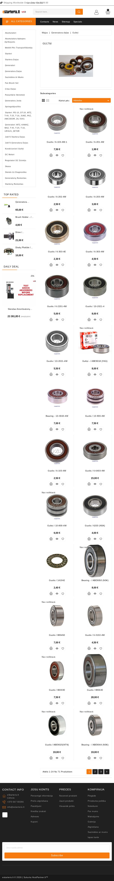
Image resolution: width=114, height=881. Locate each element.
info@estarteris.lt (15, 807)
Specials (77, 21)
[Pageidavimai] (62, 155)
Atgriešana (93, 827)
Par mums (93, 811)
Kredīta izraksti (38, 811)
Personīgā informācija (42, 796)
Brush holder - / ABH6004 (23, 218)
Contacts (44, 21)
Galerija (92, 821)
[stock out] (89, 155)
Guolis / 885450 (57, 635)
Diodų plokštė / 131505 (23, 248)
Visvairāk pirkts (67, 806)
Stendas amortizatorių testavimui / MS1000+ (19, 310)
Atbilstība (91, 100)
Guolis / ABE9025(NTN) (57, 744)
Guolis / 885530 (95, 690)
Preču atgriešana (39, 801)
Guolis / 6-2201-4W (57, 306)
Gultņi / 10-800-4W (56, 525)
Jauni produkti (66, 801)
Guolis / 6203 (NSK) (95, 525)
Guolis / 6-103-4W (57, 471)
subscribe (57, 855)
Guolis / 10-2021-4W (57, 361)
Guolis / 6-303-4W (95, 251)
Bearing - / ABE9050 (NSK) (95, 580)
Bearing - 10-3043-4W (57, 416)
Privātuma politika (97, 801)
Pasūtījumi (36, 806)
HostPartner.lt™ (40, 877)
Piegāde (92, 796)
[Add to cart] (51, 155)
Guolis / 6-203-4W (95, 197)
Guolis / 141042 (57, 580)
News (55, 21)
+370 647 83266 (15, 802)
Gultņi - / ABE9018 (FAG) (95, 361)
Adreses (35, 816)
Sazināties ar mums (98, 832)
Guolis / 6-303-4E (57, 251)
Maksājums (93, 816)
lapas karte (93, 837)
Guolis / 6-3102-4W (95, 635)
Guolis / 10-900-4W (95, 416)
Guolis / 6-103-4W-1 (57, 142)
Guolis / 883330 (57, 690)
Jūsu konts (40, 789)
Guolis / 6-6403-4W (95, 471)
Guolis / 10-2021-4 (95, 306)
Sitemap (66, 21)
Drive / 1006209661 (21, 233)
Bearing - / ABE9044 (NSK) (95, 744)
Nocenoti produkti (68, 796)
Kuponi (34, 821)
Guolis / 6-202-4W (57, 197)
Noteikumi (93, 806)
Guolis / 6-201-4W (95, 142)
